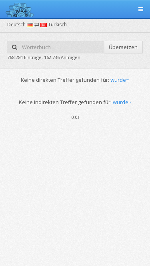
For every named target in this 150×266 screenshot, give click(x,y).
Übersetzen (123, 47)
